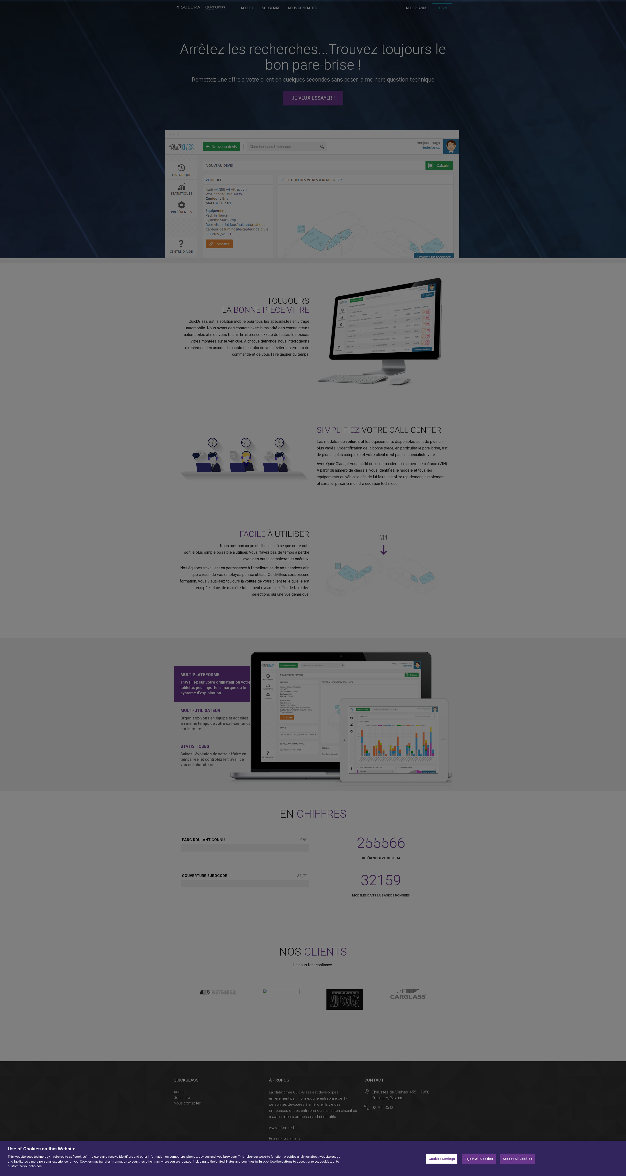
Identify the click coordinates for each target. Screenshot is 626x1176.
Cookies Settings (442, 1159)
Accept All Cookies (517, 1159)
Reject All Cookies (478, 1159)
